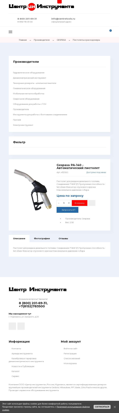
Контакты (16, 348)
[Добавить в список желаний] (91, 203)
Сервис (15, 376)
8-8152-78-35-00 (25, 22)
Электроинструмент (23, 125)
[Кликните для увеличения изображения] (32, 190)
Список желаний (71, 358)
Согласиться (102, 407)
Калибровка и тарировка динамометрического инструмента (26, 360)
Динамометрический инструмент (29, 78)
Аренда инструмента (22, 353)
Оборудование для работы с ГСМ (29, 104)
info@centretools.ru (63, 18)
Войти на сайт (70, 348)
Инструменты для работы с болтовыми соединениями (40, 114)
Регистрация (69, 353)
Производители (21, 109)
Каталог (15, 371)
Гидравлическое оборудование (28, 72)
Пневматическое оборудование (29, 88)
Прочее (17, 120)
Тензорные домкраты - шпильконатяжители (34, 83)
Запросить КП (68, 210)
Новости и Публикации (22, 366)
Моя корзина (70, 363)
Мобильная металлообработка (28, 93)
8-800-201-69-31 (27, 18)
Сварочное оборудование (26, 99)
